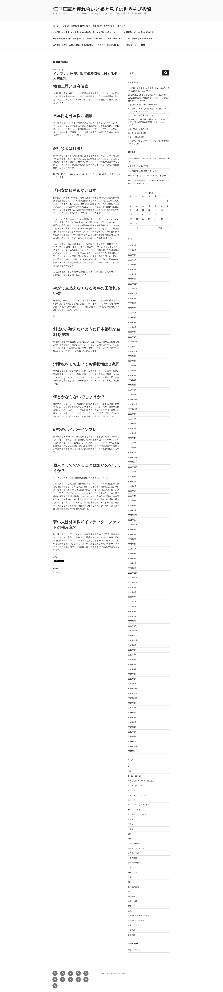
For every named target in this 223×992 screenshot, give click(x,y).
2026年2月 (132, 274)
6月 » (161, 228)
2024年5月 (132, 375)
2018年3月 (132, 732)
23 (131, 219)
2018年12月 (133, 688)
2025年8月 (132, 303)
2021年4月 (132, 554)
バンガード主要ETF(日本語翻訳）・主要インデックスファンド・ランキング (94, 26)
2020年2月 (132, 621)
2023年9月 (132, 414)
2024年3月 (132, 385)
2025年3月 (132, 327)
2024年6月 (132, 371)
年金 (130, 867)
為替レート (132, 872)
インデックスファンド (137, 786)
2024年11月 (132, 347)
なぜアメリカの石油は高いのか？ (141, 115)
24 (137, 219)
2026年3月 (132, 269)
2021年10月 (133, 525)
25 (143, 219)
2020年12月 (133, 573)
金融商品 (131, 930)
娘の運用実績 (133, 853)
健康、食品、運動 (115, 38)
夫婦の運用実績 (134, 843)
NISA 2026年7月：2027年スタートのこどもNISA (148, 176)
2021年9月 (132, 529)
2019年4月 (132, 669)
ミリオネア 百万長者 (137, 814)
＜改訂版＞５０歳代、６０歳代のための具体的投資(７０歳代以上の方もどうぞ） (86, 32)
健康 (130, 834)
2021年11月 (132, 520)
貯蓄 (130, 906)
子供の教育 (132, 858)
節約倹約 (131, 896)
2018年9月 (132, 703)
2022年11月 (132, 462)
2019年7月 (132, 655)
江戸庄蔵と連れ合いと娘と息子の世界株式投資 (102, 9)
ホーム (55, 26)
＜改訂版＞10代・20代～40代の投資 (138, 32)
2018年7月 (132, 713)
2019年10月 (133, 640)
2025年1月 (132, 337)
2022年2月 (132, 506)
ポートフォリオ (134, 810)
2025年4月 (132, 322)
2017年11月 (132, 751)
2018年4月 (132, 727)
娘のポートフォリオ (136, 848)
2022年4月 (132, 496)
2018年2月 (132, 737)
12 (149, 210)
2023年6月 (132, 428)
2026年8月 (132, 245)
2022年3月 (132, 501)
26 (149, 219)
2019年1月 (132, 684)
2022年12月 (133, 457)
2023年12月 (133, 399)
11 (143, 210)
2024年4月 (132, 380)
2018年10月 (133, 698)
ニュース (131, 800)
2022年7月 (132, 481)
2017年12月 (133, 746)
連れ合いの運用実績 (136, 920)
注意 (143, 45)
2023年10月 (133, 409)
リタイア (131, 819)
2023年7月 (132, 424)
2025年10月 (133, 293)
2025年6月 (132, 313)
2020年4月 (132, 611)
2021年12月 (133, 515)
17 (137, 214)
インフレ (131, 790)
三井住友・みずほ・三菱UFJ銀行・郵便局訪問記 (73, 45)
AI (129, 766)
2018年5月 (132, 722)
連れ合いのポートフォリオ (139, 916)
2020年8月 (132, 592)
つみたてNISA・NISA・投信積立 (141, 781)
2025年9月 (132, 298)
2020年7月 (132, 597)
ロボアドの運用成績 (136, 137)
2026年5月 (132, 260)
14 (162, 210)
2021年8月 (132, 534)
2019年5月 (132, 664)
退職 (130, 911)
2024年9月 (132, 356)
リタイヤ (131, 824)
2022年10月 (133, 467)
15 (167, 210)
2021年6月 (132, 544)
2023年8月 (132, 419)
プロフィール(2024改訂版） (109, 45)
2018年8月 (132, 708)
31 (137, 223)
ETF (129, 771)
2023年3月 (132, 443)
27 (155, 219)
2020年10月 (133, 583)
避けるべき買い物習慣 (137, 133)
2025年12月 (133, 284)
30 (131, 223)
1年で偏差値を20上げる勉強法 (139, 38)
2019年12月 (133, 631)
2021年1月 (132, 568)
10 (137, 210)
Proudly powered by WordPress (115, 973)
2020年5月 (132, 607)
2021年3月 (132, 558)
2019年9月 (132, 645)
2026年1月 (132, 279)
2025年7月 (132, 308)
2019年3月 (132, 674)
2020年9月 (132, 587)
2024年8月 (132, 361)
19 (149, 214)
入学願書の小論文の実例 (138, 129)
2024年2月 (132, 390)
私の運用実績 (133, 887)
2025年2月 (132, 332)
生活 (130, 877)
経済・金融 (132, 901)
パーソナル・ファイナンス (139, 805)
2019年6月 (132, 660)
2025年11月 (132, 289)
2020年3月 (132, 616)
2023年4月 (132, 438)
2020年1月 (132, 626)
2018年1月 (132, 742)
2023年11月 (132, 404)
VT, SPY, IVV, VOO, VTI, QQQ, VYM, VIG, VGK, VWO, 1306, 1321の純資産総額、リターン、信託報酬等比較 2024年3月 (149, 98)
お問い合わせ (130, 45)
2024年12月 (133, 342)
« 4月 (136, 228)
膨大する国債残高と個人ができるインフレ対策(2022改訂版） (78, 38)
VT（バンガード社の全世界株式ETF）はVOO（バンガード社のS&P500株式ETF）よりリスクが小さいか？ (148, 122)
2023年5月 (132, 433)
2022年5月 (132, 491)
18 (143, 214)
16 (131, 214)
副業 (130, 839)
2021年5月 (132, 549)
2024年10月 (133, 351)
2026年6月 (132, 255)
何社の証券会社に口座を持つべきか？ (143, 171)
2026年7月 (132, 250)
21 (162, 214)
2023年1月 (132, 452)
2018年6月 (132, 717)
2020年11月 (132, 578)
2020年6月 (132, 602)
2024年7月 (132, 366)
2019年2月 (132, 679)
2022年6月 (132, 486)
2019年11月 (132, 635)
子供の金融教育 (134, 863)
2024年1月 (132, 395)
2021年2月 (132, 563)
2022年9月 (132, 472)
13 (155, 210)
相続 (130, 882)
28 (162, 219)
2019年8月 (132, 650)
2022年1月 (132, 510)
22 (167, 214)
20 (155, 214)
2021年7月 (132, 539)
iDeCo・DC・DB (135, 776)
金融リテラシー (134, 925)
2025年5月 (132, 318)
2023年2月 (132, 448)
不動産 (130, 829)
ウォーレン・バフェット (138, 795)
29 (167, 219)
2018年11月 (132, 693)
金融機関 (131, 935)
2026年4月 (132, 265)
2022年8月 (132, 477)
